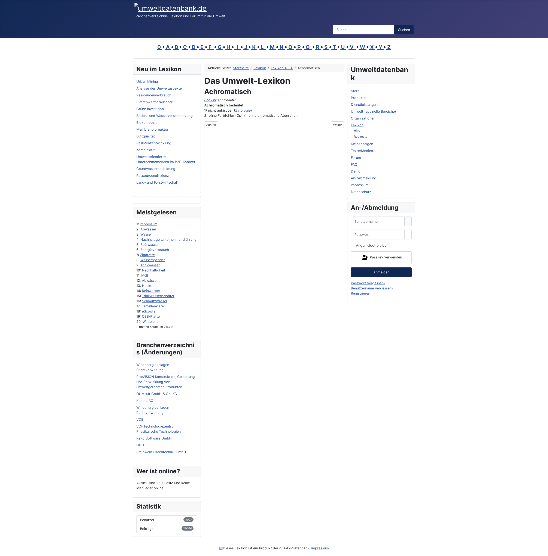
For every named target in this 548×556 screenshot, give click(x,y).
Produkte (358, 98)
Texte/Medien (362, 151)
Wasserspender (152, 260)
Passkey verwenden (385, 257)
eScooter (149, 311)
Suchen (404, 30)
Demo (355, 171)
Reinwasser (151, 291)
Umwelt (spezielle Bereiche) (373, 111)
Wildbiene (150, 321)
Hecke (147, 285)
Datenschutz (361, 192)
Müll (144, 275)
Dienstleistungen (364, 104)
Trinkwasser (150, 265)
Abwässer (150, 280)
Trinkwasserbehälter (158, 296)
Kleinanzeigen (362, 144)
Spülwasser (149, 244)
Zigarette (147, 255)
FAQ (354, 164)
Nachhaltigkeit (153, 270)
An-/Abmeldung (363, 178)
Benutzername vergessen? (372, 288)
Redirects (360, 136)
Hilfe (357, 130)
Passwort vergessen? (368, 283)
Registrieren (360, 293)
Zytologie (243, 110)
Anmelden (381, 272)
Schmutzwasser (154, 301)
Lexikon (357, 125)
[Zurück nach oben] (543, 551)
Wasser (146, 234)
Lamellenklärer (153, 306)
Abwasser (148, 229)
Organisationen (363, 118)
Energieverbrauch (154, 250)
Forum (356, 157)
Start (355, 91)
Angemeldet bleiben (372, 245)
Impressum (148, 224)
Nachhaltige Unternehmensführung (168, 239)
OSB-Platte (151, 316)
